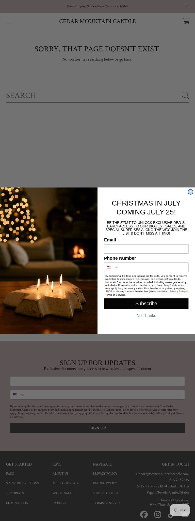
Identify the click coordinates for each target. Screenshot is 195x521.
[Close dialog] (190, 191)
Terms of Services (115, 294)
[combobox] (111, 267)
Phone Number (120, 258)
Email (110, 239)
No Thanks (146, 315)
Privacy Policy (178, 291)
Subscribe (146, 303)
